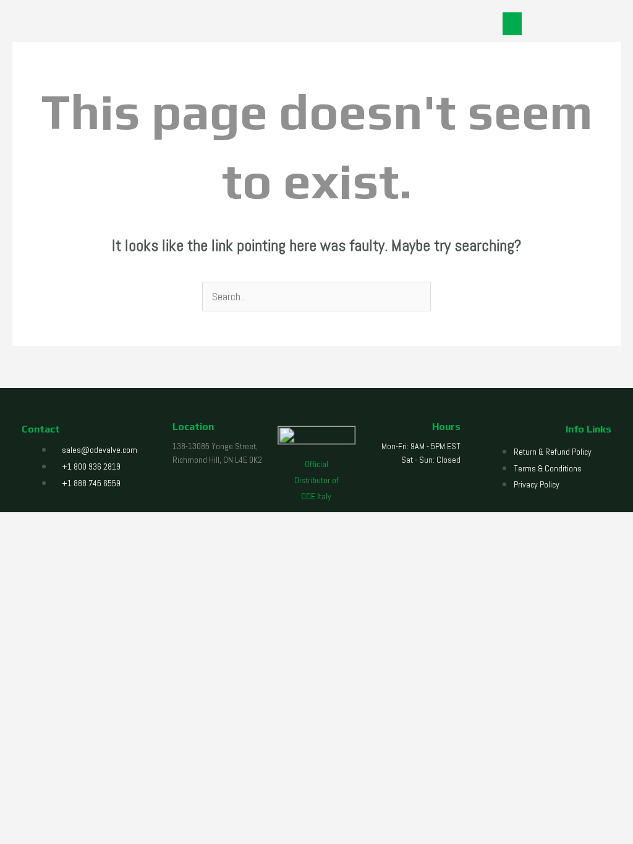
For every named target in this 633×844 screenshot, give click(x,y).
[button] (512, 23)
